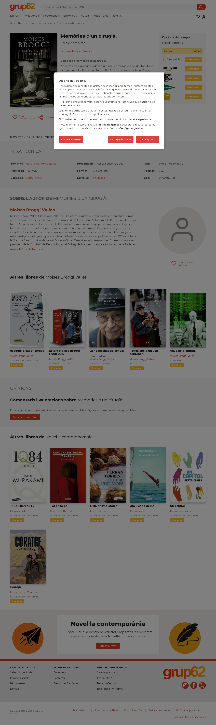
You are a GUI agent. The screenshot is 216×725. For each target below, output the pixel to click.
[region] (109, 110)
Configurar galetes (71, 139)
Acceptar (147, 139)
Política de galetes (109, 124)
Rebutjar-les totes (121, 139)
